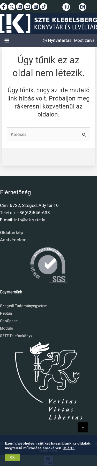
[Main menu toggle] (6, 40)
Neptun (6, 313)
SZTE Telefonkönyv (16, 336)
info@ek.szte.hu (30, 219)
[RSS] (19, 6)
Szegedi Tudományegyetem (24, 306)
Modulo (6, 328)
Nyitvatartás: (60, 40)
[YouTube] (27, 6)
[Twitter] (11, 6)
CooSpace (9, 321)
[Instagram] (35, 6)
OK (12, 457)
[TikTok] (43, 6)
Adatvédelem (13, 239)
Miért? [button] (68, 448)
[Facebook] (3, 6)
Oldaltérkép (11, 232)
